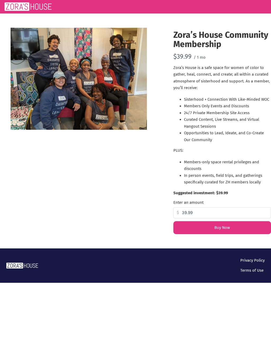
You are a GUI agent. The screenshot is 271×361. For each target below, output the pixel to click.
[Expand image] (140, 34)
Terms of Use (252, 270)
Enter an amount (188, 202)
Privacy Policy (252, 260)
